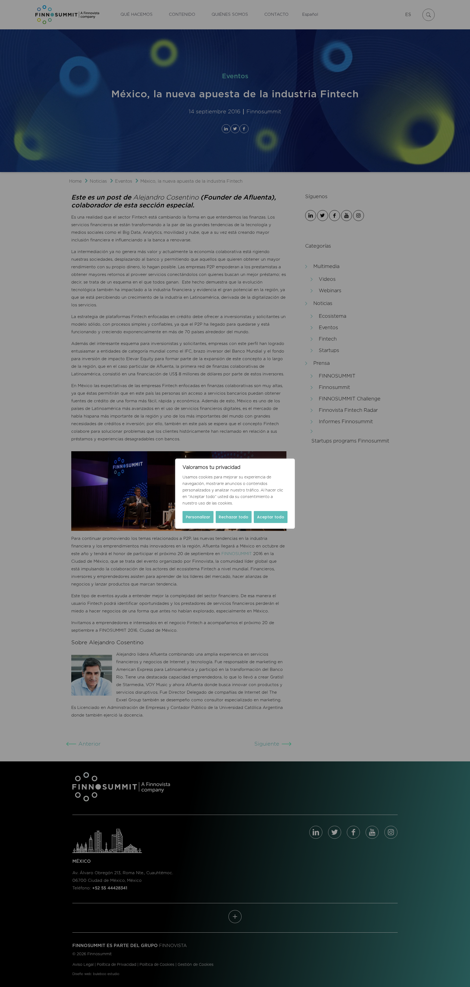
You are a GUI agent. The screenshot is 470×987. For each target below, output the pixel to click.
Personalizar (198, 517)
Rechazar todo (233, 517)
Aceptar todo (270, 517)
